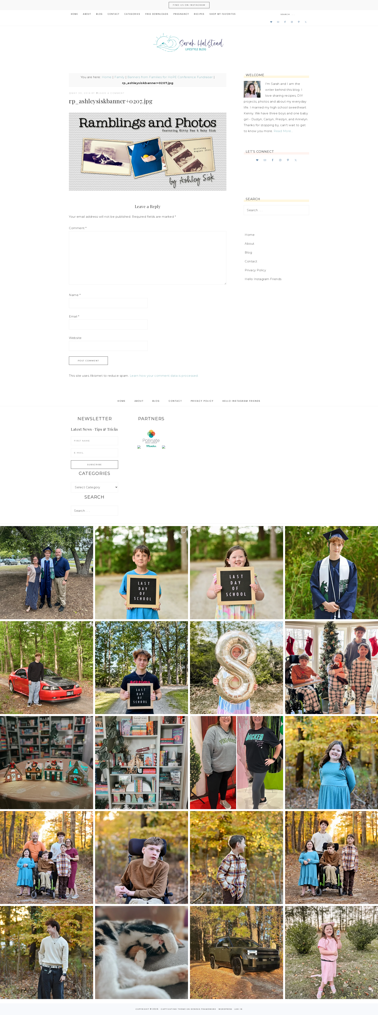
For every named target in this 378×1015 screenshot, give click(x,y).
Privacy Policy (255, 270)
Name (75, 295)
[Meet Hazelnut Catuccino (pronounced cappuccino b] (141, 952)
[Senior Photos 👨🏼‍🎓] (46, 667)
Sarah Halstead (189, 43)
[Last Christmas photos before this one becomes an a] (46, 952)
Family (119, 77)
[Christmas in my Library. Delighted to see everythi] (141, 762)
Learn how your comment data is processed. (164, 376)
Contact (251, 261)
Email (74, 316)
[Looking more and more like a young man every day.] (141, 857)
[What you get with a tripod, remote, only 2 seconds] (46, 857)
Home (107, 77)
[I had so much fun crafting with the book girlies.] (46, 762)
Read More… (283, 131)
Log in (238, 1009)
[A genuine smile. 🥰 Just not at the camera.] (236, 857)
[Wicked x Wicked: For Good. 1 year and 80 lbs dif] (236, 762)
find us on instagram (189, 5)
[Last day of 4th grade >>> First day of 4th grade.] (141, 572)
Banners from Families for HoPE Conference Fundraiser (170, 77)
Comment (78, 228)
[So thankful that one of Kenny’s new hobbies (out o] (236, 952)
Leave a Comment (111, 93)
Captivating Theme (173, 1009)
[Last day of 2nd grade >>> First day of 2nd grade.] (236, 572)
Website (75, 338)
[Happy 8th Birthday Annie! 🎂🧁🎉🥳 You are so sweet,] (236, 667)
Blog (248, 252)
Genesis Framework (203, 1009)
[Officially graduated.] (46, 572)
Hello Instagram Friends (263, 279)
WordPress (225, 1009)
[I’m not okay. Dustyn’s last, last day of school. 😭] (141, 667)
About (249, 243)
